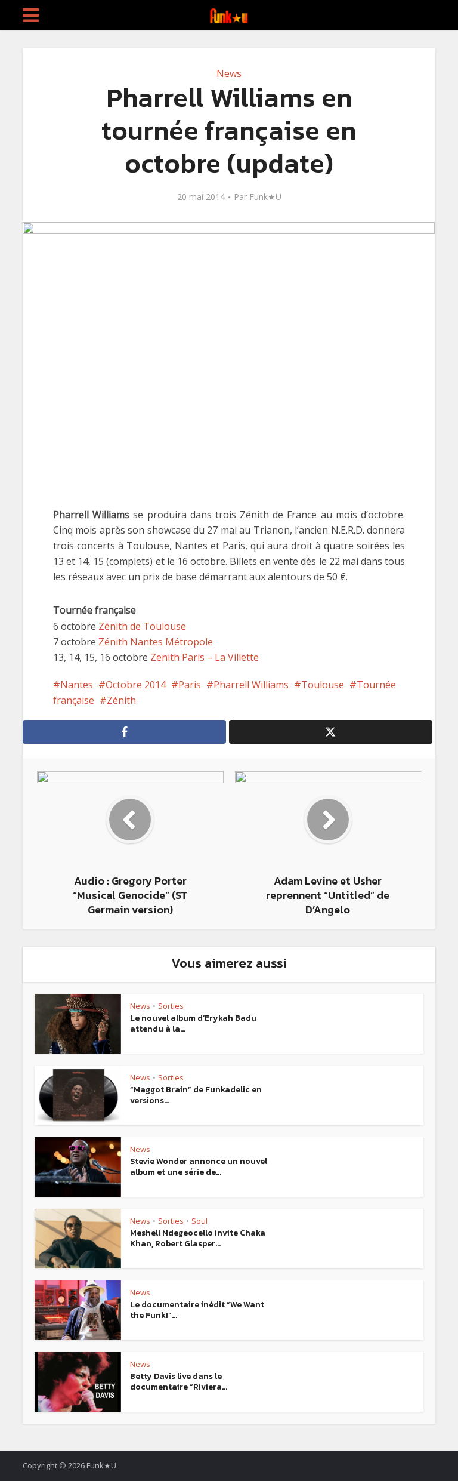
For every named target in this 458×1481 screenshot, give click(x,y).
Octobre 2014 (136, 684)
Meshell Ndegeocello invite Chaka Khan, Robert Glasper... (197, 1238)
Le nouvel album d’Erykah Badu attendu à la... (193, 1023)
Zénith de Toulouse (142, 626)
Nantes (76, 684)
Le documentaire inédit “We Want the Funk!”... (197, 1310)
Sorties (171, 1005)
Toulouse (322, 684)
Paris (189, 684)
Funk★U (265, 197)
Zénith (121, 700)
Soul (199, 1220)
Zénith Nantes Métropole (155, 641)
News (229, 73)
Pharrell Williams (251, 684)
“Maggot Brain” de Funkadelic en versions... (196, 1095)
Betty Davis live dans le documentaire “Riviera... (178, 1381)
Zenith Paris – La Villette (204, 657)
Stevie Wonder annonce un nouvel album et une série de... (198, 1166)
